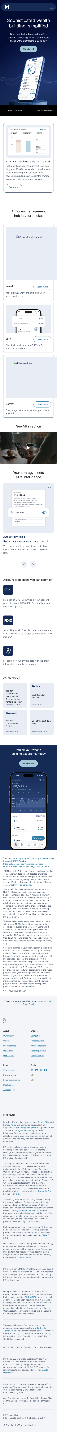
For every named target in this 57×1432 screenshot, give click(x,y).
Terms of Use (44, 1122)
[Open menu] (51, 7)
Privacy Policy (9, 1125)
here (32, 986)
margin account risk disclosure (27, 1210)
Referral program (38, 1050)
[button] (28, 448)
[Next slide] (33, 564)
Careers (6, 1041)
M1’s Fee (18, 1257)
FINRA (44, 1235)
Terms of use (9, 1070)
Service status (37, 1055)
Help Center (8, 1055)
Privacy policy (9, 1075)
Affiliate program (38, 1046)
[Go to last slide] (24, 564)
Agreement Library (25, 1130)
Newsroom (8, 1050)
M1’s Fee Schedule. (23, 885)
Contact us (36, 1036)
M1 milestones (9, 1046)
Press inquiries (37, 1041)
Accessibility (9, 1090)
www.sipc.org (15, 606)
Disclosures (8, 1085)
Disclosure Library (28, 1127)
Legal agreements (11, 1080)
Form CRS (15, 1194)
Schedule (27, 1257)
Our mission (8, 1036)
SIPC (5, 1238)
